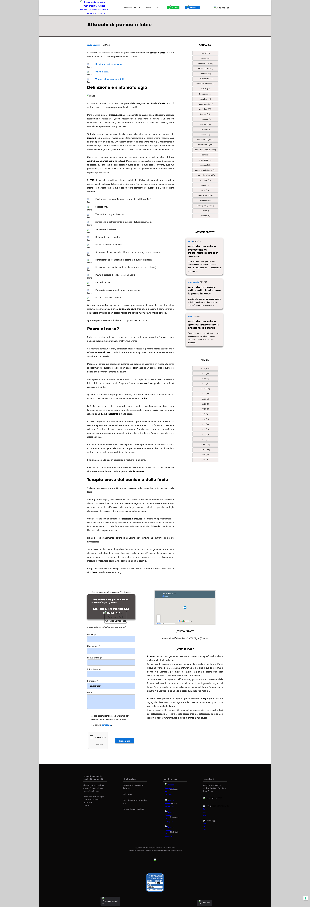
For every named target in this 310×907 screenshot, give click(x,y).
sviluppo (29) (205, 200)
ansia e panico (93, 45)
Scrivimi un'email (111, 901)
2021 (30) (205, 393)
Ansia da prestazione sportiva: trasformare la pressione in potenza (203, 324)
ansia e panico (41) (205, 68)
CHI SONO (149, 8)
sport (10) (205, 190)
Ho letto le (96, 724)
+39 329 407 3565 (214, 798)
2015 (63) (205, 424)
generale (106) (205, 124)
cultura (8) (205, 88)
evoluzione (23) (205, 109)
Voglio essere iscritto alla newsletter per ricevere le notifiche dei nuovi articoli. (110, 717)
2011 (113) (205, 444)
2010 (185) (205, 449)
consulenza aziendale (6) (205, 83)
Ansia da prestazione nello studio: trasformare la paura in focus (204, 290)
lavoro (190, 241)
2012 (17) (205, 439)
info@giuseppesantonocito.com (218, 806)
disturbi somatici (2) (205, 104)
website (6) (205, 215)
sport (190, 316)
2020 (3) (205, 399)
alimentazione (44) (205, 63)
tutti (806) (205, 368)
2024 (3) (205, 378)
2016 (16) (205, 419)
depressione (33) (205, 94)
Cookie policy (127, 794)
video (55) (205, 58)
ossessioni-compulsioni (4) (205, 149)
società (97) (205, 185)
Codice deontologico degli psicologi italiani (135, 801)
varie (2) (205, 210)
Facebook (174, 789)
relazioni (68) (205, 165)
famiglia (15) (205, 114)
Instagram (174, 817)
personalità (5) (205, 155)
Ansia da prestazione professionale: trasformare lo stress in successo (203, 251)
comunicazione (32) (205, 78)
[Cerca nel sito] (221, 8)
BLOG (159, 7)
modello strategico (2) (205, 139)
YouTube (173, 803)
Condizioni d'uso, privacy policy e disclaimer (134, 786)
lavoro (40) (205, 129)
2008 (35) (205, 460)
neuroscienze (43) (205, 144)
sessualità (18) (205, 180)
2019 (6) (205, 404)
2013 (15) (205, 434)
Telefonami (194, 7)
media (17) (205, 134)
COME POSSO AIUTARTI (131, 8)
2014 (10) (205, 429)
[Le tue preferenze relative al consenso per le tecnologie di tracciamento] (305, 898)
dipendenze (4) (205, 99)
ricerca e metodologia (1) (205, 170)
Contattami (206, 902)
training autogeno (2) (205, 205)
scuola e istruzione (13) (205, 175)
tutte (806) (205, 53)
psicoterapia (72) (205, 160)
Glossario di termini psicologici (133, 809)
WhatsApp (211, 821)
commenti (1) (205, 73)
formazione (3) (205, 119)
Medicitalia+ (175, 832)
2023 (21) (205, 383)
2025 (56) (205, 373)
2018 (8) (205, 409)
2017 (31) (205, 414)
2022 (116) (205, 388)
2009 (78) (205, 454)
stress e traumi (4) (205, 195)
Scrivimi (175, 7)
